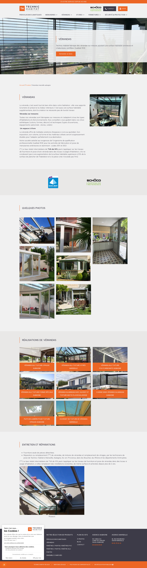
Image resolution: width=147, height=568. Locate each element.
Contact (80, 545)
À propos (80, 539)
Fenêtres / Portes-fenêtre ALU (58, 549)
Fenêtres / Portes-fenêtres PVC (59, 546)
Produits (28, 85)
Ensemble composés (54, 555)
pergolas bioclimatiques (31, 15)
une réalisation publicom (103, 564)
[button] (51, 15)
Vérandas (50, 542)
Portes (49, 552)
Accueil (22, 85)
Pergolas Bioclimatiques (56, 539)
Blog (79, 542)
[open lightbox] (37, 229)
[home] (29, 9)
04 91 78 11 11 (116, 543)
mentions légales (60, 564)
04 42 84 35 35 (97, 545)
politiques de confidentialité (80, 564)
